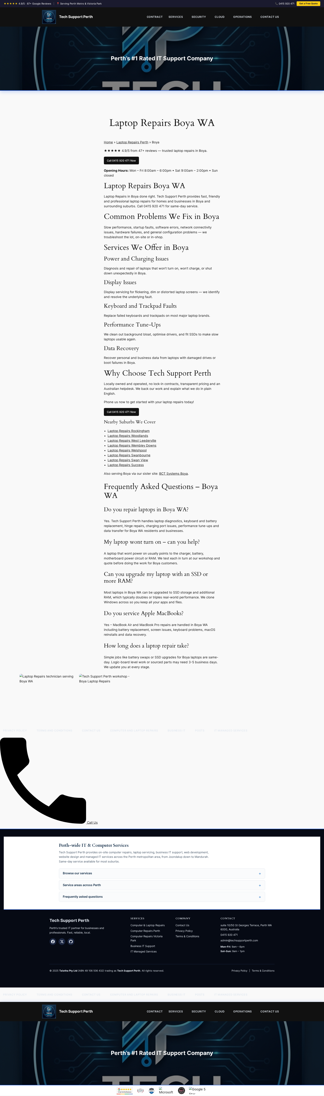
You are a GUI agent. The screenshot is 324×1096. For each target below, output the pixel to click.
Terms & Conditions (187, 936)
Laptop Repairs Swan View (128, 460)
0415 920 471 (229, 934)
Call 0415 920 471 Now (121, 160)
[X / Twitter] (61, 941)
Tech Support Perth (76, 16)
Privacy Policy (184, 930)
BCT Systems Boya (173, 473)
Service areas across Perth (82, 885)
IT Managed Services (143, 951)
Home (108, 142)
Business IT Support (142, 946)
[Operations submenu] (256, 17)
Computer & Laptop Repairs (147, 925)
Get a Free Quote (308, 3)
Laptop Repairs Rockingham (129, 431)
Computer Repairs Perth (145, 930)
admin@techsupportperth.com (239, 940)
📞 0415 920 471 (284, 3)
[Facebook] (53, 941)
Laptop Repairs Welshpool (127, 450)
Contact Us (182, 925)
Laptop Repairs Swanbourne (129, 455)
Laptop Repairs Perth (132, 142)
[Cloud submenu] (229, 17)
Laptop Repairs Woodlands (128, 436)
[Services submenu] (188, 17)
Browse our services (77, 873)
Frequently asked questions (83, 896)
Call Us (92, 822)
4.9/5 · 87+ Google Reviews (35, 3)
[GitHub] (71, 941)
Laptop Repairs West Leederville (132, 440)
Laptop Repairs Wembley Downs (132, 445)
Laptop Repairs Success (126, 465)
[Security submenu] (211, 17)
